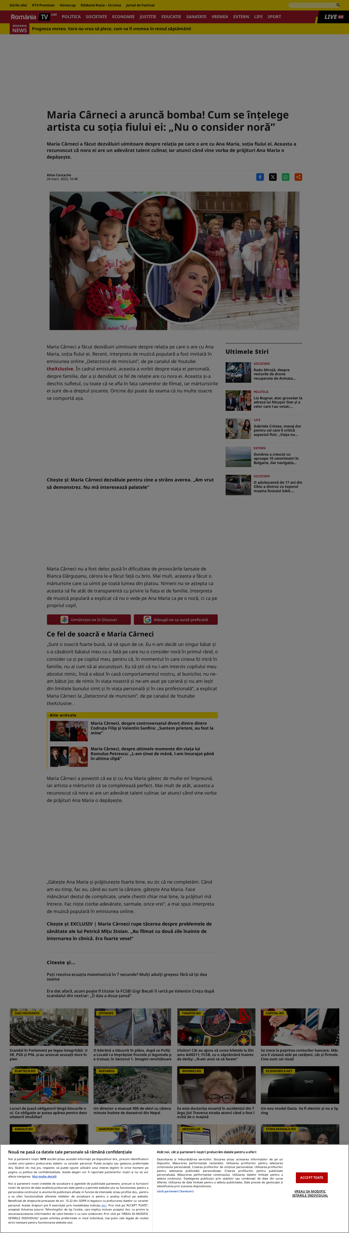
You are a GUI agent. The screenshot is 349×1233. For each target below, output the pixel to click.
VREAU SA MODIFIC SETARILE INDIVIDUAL (310, 1193)
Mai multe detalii (44, 1176)
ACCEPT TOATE (311, 1177)
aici (103, 1205)
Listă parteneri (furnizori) (175, 1191)
